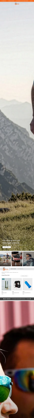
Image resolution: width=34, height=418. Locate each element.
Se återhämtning (17, 264)
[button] (2, 3)
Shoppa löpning (7, 247)
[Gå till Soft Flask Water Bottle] (27, 284)
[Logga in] (30, 3)
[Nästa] (31, 275)
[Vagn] (32, 3)
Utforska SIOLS (28, 264)
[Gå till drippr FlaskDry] (6, 284)
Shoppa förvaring (5, 264)
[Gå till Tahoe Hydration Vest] (17, 284)
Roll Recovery (15, 247)
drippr (2, 291)
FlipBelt (13, 291)
